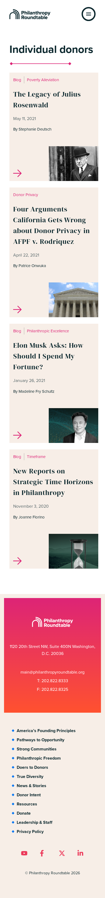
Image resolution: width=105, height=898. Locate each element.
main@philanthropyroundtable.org (52, 672)
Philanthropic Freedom (39, 758)
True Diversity (30, 776)
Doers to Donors (32, 767)
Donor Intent (29, 795)
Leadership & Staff (34, 822)
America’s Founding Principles (46, 731)
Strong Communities (37, 749)
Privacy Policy (30, 831)
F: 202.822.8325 (52, 689)
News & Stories (31, 786)
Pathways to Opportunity (40, 740)
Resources (27, 804)
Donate (24, 813)
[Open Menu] (89, 14)
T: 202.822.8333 (52, 681)
